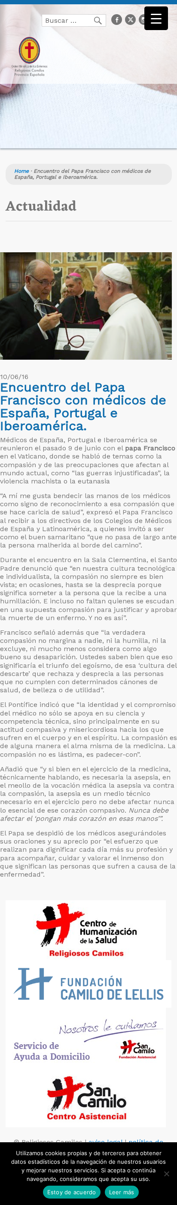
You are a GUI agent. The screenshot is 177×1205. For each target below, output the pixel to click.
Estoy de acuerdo (71, 1192)
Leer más (121, 1192)
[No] (166, 1173)
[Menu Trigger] (156, 18)
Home (21, 171)
